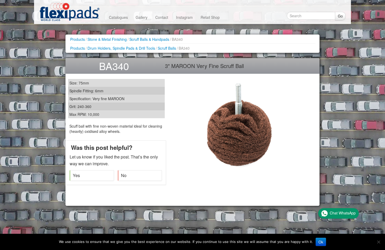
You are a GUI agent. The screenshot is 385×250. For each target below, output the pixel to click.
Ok (320, 242)
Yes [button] (76, 175)
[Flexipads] (69, 12)
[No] (378, 242)
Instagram (184, 17)
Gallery (141, 17)
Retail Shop (210, 17)
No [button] (123, 175)
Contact (161, 17)
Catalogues (118, 17)
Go (340, 16)
